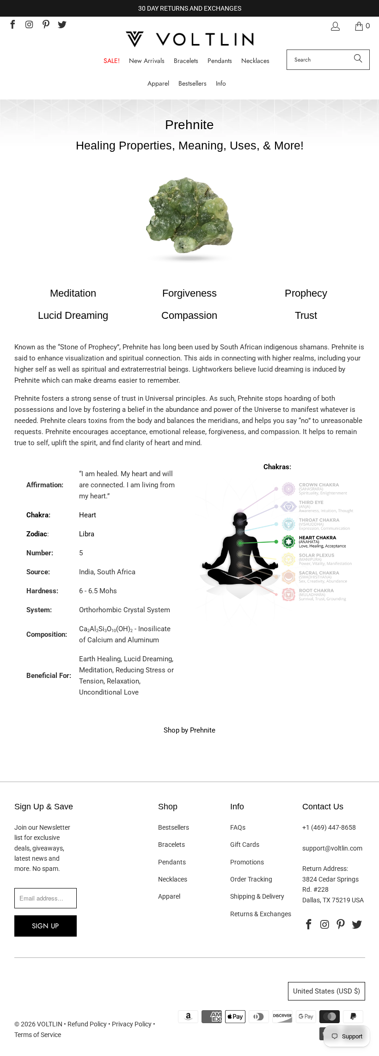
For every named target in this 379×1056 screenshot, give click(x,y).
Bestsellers (173, 827)
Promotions (247, 862)
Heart (87, 515)
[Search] (358, 60)
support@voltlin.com (332, 848)
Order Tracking (251, 879)
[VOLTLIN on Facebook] (12, 25)
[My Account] (335, 26)
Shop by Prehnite (189, 730)
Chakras (276, 467)
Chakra (37, 515)
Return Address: (325, 868)
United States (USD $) (326, 991)
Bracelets (171, 844)
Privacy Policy (132, 1024)
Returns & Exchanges (260, 914)
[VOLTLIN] (189, 40)
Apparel (169, 896)
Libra (86, 534)
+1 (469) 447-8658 (329, 827)
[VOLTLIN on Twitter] (62, 25)
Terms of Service (37, 1034)
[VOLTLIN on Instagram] (29, 25)
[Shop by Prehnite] (189, 270)
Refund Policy (87, 1024)
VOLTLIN (49, 1024)
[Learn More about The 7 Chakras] (277, 625)
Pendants (172, 862)
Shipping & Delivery (257, 896)
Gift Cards (244, 844)
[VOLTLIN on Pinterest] (45, 25)
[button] (221, 83)
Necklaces (172, 879)
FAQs (237, 827)
